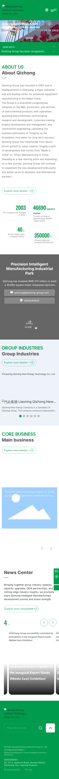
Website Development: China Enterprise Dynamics (25, 752)
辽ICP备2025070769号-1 (14, 750)
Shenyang (8, 755)
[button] (29, 38)
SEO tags (28, 769)
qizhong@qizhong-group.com (31, 292)
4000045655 (31, 300)
